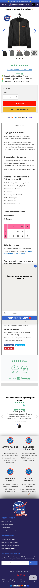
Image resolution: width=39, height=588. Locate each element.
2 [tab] (17, 59)
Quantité (6, 92)
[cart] (37, 4)
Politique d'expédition (8, 548)
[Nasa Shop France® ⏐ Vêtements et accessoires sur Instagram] (21, 575)
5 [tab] (25, 59)
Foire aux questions (8, 524)
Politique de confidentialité (10, 542)
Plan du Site (25, 571)
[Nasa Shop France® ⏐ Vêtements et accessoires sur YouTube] (24, 575)
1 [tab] (14, 59)
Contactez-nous (6, 527)
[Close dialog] (35, 266)
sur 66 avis (18, 405)
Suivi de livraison (7, 521)
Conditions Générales (8, 539)
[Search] (33, 4)
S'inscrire (33, 563)
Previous (4, 30)
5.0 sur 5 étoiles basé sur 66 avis (19, 70)
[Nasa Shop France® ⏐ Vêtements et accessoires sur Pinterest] (18, 575)
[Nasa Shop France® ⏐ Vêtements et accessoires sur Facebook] (15, 575)
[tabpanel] (4, 53)
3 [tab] (19, 59)
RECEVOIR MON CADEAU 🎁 (19, 318)
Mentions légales (15, 571)
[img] (19, 402)
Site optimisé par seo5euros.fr (26, 582)
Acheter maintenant (21, 110)
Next (35, 30)
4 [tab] (22, 59)
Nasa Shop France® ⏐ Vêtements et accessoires (21, 580)
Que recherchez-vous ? (9, 531)
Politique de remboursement (10, 545)
